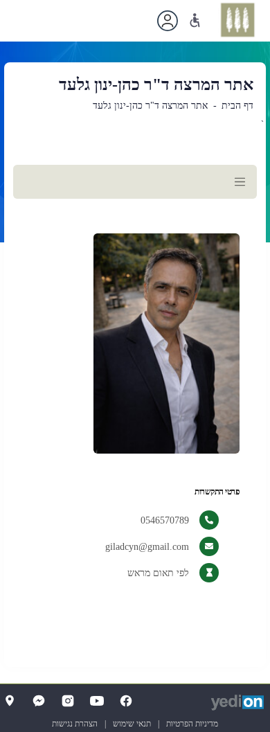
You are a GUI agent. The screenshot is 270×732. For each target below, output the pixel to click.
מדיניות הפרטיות (192, 724)
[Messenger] (39, 701)
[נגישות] (195, 20)
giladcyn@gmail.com (147, 547)
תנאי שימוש (132, 724)
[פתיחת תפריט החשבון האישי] (167, 20)
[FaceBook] (126, 701)
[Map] (10, 701)
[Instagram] (68, 701)
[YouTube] (97, 701)
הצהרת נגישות (75, 724)
